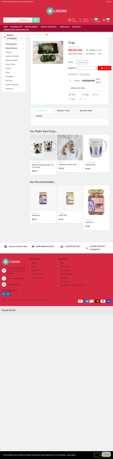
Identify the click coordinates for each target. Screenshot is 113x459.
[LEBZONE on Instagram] (8, 294)
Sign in (85, 19)
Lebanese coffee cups (67, 164)
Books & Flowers (12, 84)
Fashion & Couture (12, 56)
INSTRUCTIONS (86, 111)
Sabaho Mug (90, 165)
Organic (8, 68)
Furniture (9, 80)
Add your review (74, 47)
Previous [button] (33, 151)
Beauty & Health (11, 60)
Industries (9, 88)
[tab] (86, 88)
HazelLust (36, 215)
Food (7, 72)
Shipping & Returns (78, 88)
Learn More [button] (71, 455)
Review (39, 116)
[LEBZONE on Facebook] (4, 294)
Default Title (82, 62)
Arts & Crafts (10, 64)
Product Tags (63, 111)
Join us (86, 21)
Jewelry (8, 52)
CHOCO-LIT (89, 222)
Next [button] (105, 151)
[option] (43, 155)
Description (41, 111)
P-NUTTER (63, 215)
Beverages (9, 76)
